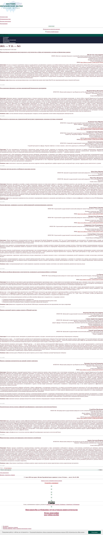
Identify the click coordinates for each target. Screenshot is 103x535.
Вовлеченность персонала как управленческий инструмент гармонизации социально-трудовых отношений (31, 119)
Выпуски (5, 38)
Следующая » (8, 468)
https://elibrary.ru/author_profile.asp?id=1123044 (91, 279)
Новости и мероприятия (9, 42)
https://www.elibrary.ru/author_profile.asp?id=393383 (90, 222)
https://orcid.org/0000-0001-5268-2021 (93, 326)
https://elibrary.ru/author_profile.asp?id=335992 (91, 129)
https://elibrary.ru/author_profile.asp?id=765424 (91, 62)
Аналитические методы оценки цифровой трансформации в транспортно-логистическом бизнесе (28, 407)
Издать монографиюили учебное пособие (51, 514)
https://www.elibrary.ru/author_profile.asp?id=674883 (90, 213)
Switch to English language (53, 31)
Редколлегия (6, 41)
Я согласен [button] (94, 532)
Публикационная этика (5, 19)
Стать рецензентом (4, 472)
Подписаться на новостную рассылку (51, 29)
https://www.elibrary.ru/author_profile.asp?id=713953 (90, 231)
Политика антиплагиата (5, 21)
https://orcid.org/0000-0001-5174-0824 (93, 138)
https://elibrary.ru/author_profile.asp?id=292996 (91, 139)
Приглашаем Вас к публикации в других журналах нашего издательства (51, 510)
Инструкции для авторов (9, 40)
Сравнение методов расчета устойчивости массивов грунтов (17, 169)
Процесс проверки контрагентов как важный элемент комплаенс (19, 361)
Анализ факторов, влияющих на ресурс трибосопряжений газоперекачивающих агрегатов (26, 205)
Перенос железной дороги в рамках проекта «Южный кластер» (18, 310)
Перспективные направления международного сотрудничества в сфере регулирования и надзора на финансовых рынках (35, 52)
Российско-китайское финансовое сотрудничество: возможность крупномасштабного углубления (28, 272)
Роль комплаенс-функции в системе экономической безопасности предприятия (23, 88)
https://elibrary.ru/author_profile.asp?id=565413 (91, 418)
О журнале (6, 37)
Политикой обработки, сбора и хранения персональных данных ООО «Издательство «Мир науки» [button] (57, 532)
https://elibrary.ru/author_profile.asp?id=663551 (91, 327)
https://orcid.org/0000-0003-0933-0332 (93, 128)
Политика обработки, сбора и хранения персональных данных (17, 528)
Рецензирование (3, 23)
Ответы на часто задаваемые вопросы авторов (51, 480)
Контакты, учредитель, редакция (7, 475)
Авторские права (4, 16)
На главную (5, 526)
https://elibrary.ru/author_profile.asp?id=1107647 (91, 369)
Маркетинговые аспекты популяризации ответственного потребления (20, 437)
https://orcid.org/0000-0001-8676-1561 (93, 417)
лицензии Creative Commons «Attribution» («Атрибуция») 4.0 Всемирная (62, 504)
